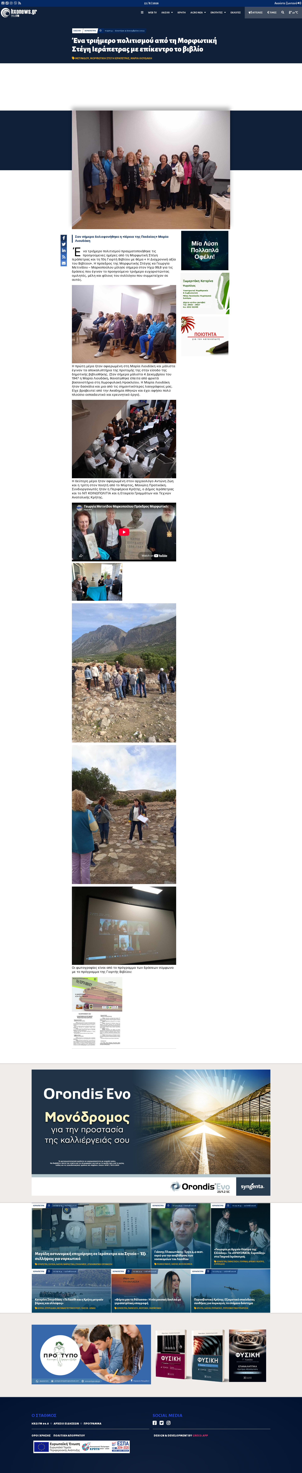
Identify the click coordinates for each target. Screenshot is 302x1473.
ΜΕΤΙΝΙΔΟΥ (82, 58)
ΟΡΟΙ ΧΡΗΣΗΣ (41, 1435)
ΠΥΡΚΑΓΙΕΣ (217, 1308)
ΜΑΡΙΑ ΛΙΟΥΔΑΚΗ (141, 58)
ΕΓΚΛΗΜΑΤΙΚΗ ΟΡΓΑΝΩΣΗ (100, 1264)
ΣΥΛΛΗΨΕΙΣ (81, 1264)
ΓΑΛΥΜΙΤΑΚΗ (155, 1308)
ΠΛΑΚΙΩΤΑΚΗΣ (164, 1264)
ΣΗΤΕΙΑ (51, 1264)
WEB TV (152, 12)
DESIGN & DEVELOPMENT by (181, 1435)
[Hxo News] (19, 13)
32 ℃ (295, 12)
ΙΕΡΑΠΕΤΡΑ (90, 31)
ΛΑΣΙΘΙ (77, 31)
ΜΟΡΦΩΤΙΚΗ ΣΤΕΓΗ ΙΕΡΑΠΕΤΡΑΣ (109, 58)
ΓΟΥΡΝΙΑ (244, 1262)
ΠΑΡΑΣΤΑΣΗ (233, 1262)
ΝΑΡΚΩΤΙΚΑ (69, 1264)
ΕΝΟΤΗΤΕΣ (217, 12)
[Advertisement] (151, 87)
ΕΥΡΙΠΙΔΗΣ (219, 1264)
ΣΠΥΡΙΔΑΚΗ (50, 1308)
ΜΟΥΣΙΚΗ (143, 1308)
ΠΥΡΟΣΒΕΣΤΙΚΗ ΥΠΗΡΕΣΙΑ (235, 1308)
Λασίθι (166, 12)
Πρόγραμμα (92, 1423)
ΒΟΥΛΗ (40, 1308)
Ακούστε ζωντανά (286, 3)
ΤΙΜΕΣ (273, 12)
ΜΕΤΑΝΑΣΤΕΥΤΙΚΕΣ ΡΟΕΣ (69, 1308)
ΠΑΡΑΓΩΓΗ (133, 1308)
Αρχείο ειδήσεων (66, 1423)
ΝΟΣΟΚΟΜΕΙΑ (185, 1264)
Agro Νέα (197, 12)
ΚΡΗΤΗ (182, 12)
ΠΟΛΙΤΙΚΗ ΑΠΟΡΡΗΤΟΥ (69, 1435)
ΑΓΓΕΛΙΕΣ (257, 12)
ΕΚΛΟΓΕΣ (236, 12)
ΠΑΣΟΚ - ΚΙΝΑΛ (88, 1308)
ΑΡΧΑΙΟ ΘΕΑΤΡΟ (256, 1262)
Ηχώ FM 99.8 (40, 1423)
